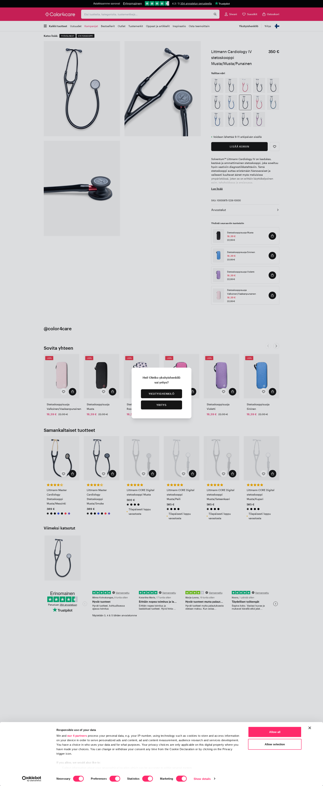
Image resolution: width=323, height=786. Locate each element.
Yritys (161, 404)
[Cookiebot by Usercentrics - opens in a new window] (31, 779)
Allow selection (275, 744)
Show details (202, 778)
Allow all (275, 732)
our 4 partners (77, 735)
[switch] (115, 779)
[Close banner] (309, 728)
